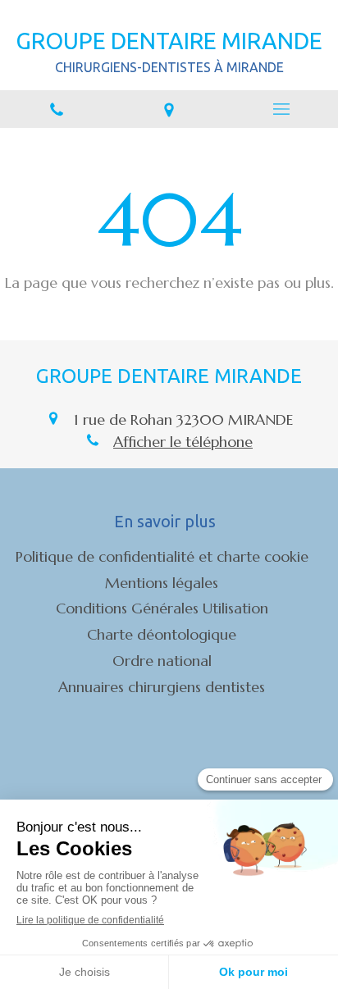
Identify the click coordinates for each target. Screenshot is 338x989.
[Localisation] (168, 109)
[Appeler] (56, 109)
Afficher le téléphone (183, 441)
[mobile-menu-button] (282, 109)
